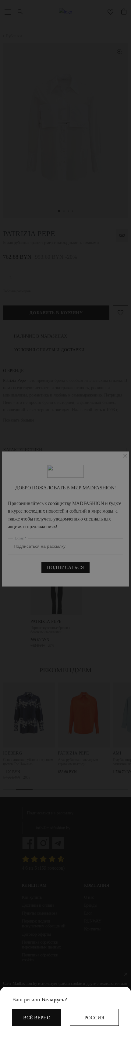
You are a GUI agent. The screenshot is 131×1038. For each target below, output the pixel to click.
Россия (94, 1017)
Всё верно (37, 1017)
